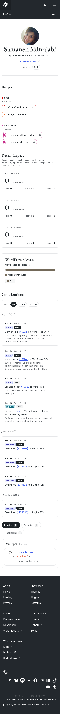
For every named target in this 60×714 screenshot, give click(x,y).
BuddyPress (12, 658)
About (6, 585)
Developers (9, 625)
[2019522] (22, 484)
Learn (6, 613)
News (6, 591)
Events (35, 619)
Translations (12, 533)
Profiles (7, 14)
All (13, 304)
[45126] (23, 359)
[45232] (23, 331)
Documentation (12, 619)
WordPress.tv (12, 630)
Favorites (30, 525)
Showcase (37, 585)
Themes (35, 591)
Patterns (36, 603)
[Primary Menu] (52, 13)
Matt (7, 646)
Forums (33, 304)
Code (22, 304)
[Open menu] (55, 5)
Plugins (10, 525)
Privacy (7, 603)
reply (17, 411)
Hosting (7, 597)
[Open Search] (45, 5)
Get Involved (38, 613)
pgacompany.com (29, 61)
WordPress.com (14, 641)
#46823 (25, 386)
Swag (35, 630)
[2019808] (22, 448)
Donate (37, 625)
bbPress (9, 652)
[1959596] (22, 512)
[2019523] (22, 466)
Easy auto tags (25, 552)
